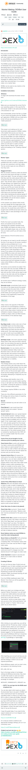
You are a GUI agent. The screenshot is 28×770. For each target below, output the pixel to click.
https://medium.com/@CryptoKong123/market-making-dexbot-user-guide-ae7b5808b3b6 (14, 733)
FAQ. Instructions (23, 14)
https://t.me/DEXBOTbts (7, 717)
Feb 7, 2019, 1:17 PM (17, 31)
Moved (16, 14)
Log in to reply (22, 24)
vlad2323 (5, 31)
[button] (2, 767)
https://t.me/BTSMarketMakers (9, 727)
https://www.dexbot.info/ (8, 47)
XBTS (2, 637)
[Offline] (1, 31)
